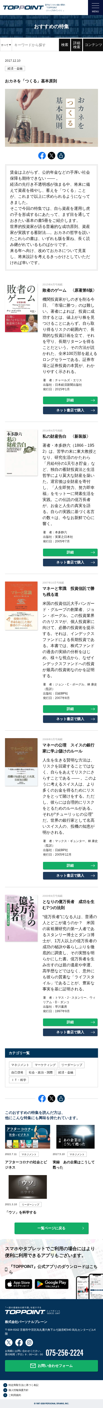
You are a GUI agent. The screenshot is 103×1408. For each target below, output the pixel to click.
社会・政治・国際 (41, 1072)
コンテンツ (93, 45)
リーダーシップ (71, 1065)
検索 (64, 45)
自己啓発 (17, 1072)
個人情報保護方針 (18, 1390)
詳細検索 (76, 45)
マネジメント (20, 1065)
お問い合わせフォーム (55, 1366)
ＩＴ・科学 (18, 1080)
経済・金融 (15, 68)
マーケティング (45, 1065)
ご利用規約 (14, 1395)
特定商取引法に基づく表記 (23, 1385)
